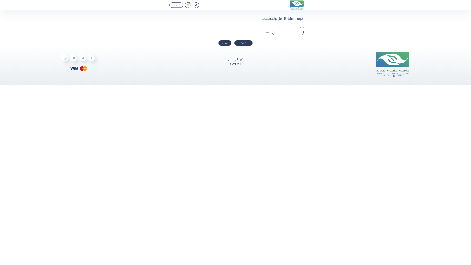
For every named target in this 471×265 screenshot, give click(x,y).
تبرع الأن (225, 43)
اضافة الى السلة (243, 43)
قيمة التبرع (300, 27)
